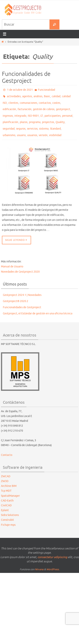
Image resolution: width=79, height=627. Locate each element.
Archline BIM (8, 479)
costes (56, 100)
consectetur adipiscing (52, 550)
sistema (44, 123)
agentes (27, 95)
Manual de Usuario (12, 259)
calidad (56, 95)
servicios (32, 123)
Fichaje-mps (8, 517)
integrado (20, 111)
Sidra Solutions (10, 508)
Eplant (5, 503)
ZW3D (4, 474)
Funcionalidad (46, 89)
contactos (45, 100)
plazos (23, 117)
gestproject (63, 106)
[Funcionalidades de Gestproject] (39, 166)
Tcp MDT (6, 484)
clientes (13, 100)
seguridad (9, 123)
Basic (47, 95)
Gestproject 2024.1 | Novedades (22, 288)
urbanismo (9, 128)
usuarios (32, 128)
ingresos (8, 111)
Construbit (7, 513)
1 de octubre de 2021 (20, 89)
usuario (21, 128)
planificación (10, 117)
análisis (38, 95)
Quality (60, 117)
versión (43, 128)
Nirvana (39, 562)
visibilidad (55, 128)
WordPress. (52, 562)
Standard (55, 123)
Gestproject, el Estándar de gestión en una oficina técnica (37, 306)
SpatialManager (10, 488)
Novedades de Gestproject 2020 (20, 264)
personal (67, 111)
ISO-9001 (33, 111)
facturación (24, 106)
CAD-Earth (7, 493)
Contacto (6, 448)
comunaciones (28, 100)
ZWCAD (5, 469)
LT (41, 111)
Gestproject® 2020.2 (15, 294)
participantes (52, 111)
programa (34, 117)
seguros (21, 123)
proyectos (48, 117)
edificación (9, 106)
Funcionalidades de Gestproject (26, 77)
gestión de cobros (43, 106)
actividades (14, 95)
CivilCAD (6, 498)
